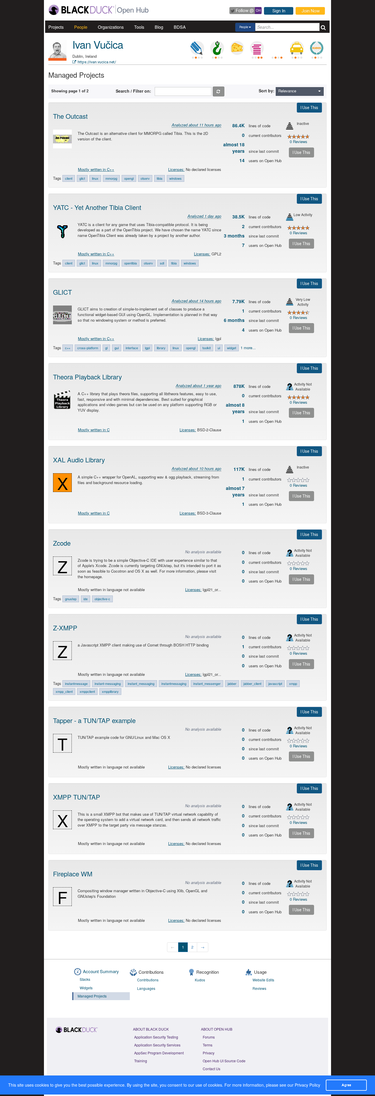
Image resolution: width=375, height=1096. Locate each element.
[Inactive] (289, 126)
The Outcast (70, 116)
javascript (275, 683)
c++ (67, 347)
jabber (232, 683)
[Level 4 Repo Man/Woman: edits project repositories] (217, 48)
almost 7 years (235, 491)
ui (219, 347)
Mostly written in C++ (96, 169)
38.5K (238, 216)
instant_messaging (141, 683)
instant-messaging (108, 683)
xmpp (293, 683)
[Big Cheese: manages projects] (237, 48)
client (68, 178)
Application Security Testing (156, 1036)
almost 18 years (234, 147)
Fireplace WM (72, 873)
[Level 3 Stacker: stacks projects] (257, 48)
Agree (346, 1085)
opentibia (130, 263)
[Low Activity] (289, 217)
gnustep (70, 598)
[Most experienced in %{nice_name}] (57, 59)
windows (175, 178)
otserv (145, 178)
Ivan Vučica (97, 44)
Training (140, 1060)
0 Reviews (298, 141)
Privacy (208, 1052)
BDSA (180, 27)
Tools (139, 27)
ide (85, 598)
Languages (146, 988)
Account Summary (101, 971)
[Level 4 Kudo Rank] (317, 48)
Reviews (259, 988)
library (161, 347)
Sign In (278, 10)
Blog (159, 27)
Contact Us (211, 1068)
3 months (234, 236)
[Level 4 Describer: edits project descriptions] (197, 48)
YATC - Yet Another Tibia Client (97, 207)
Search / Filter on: (135, 91)
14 (242, 160)
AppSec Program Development (159, 1052)
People (80, 27)
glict (82, 178)
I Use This (309, 107)
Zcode (62, 542)
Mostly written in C (94, 429)
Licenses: (176, 169)
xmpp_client (64, 691)
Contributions (147, 979)
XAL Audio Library (79, 459)
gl (106, 347)
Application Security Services (157, 1044)
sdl (162, 263)
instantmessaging (173, 683)
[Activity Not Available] (289, 386)
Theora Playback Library (87, 376)
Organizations (111, 27)
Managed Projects (92, 995)
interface (132, 347)
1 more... (248, 347)
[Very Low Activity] (289, 302)
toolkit (206, 347)
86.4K (238, 125)
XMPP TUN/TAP (76, 796)
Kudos (200, 979)
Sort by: (267, 91)
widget (231, 347)
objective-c (102, 598)
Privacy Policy (307, 1085)
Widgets (86, 987)
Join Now (310, 10)
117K (239, 469)
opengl (129, 178)
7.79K (238, 301)
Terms (207, 1044)
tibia (159, 178)
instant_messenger (207, 683)
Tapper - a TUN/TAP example (94, 720)
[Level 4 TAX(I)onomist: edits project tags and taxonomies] (297, 48)
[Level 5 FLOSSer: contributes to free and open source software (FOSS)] (277, 48)
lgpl (147, 347)
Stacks (85, 979)
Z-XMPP (65, 627)
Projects (56, 27)
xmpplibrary (110, 691)
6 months (234, 320)
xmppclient (87, 691)
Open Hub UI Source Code (224, 1060)
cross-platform (87, 347)
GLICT (62, 291)
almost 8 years (235, 408)
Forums (209, 1036)
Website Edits (263, 979)
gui (117, 347)
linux (95, 178)
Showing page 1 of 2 (69, 91)
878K (239, 386)
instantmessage (76, 683)
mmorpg (111, 178)
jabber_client (252, 683)
